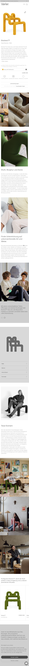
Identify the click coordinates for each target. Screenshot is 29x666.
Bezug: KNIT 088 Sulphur (9, 69)
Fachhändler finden (14, 86)
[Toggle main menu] (27, 1)
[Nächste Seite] (4, 317)
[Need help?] (27, 4)
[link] (25, 12)
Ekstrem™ (3, 615)
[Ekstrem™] (12, 600)
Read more (5, 493)
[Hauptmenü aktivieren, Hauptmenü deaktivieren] (24, 4)
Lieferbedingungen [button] (14, 83)
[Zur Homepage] (5, 4)
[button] (4, 61)
